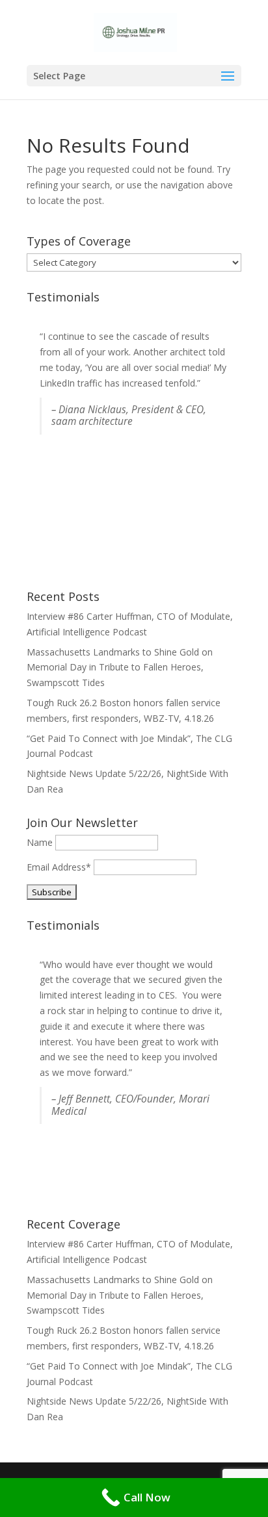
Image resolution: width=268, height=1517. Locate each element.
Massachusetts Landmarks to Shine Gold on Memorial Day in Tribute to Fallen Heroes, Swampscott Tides (120, 667)
